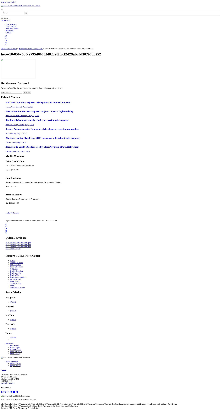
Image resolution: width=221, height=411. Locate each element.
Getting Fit (14, 269)
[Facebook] (2, 392)
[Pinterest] (16, 392)
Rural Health (14, 281)
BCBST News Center (9, 49)
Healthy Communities (18, 277)
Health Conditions (16, 271)
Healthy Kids (15, 275)
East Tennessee (15, 265)
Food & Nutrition (16, 267)
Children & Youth (16, 263)
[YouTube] (13, 392)
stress (12, 285)
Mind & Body (15, 354)
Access (12, 261)
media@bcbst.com (12, 213)
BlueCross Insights (12, 28)
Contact (8, 33)
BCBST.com (5, 20)
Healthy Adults (15, 273)
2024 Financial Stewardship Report (18, 245)
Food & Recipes (16, 352)
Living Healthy (15, 279)
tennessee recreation (17, 287)
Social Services (15, 283)
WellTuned (9, 30)
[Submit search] (25, 13)
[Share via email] (6, 39)
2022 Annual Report (13, 249)
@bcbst (13, 302)
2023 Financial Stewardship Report (18, 247)
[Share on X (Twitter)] (6, 41)
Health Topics (15, 348)
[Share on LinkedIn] (6, 43)
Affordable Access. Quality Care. (31, 49)
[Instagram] (8, 392)
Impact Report (11, 26)
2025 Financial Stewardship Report (18, 243)
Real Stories (14, 345)
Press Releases (11, 24)
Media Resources (12, 362)
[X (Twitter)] (5, 392)
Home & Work (15, 350)
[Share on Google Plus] (6, 36)
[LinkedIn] (11, 392)
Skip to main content (8, 2)
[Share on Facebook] (6, 45)
